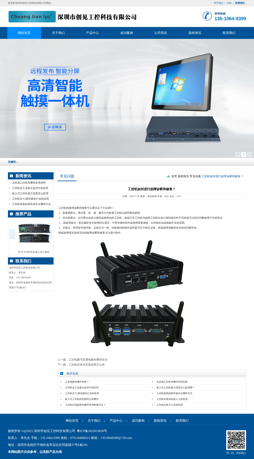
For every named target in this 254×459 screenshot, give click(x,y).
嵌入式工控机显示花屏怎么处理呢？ (32, 193)
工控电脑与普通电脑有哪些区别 (88, 359)
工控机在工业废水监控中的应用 (30, 188)
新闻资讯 (195, 33)
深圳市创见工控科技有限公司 (74, 16)
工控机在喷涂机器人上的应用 (172, 399)
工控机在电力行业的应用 (170, 404)
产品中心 (92, 33)
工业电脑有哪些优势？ (77, 381)
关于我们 (218, 3)
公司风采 (160, 33)
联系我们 (229, 33)
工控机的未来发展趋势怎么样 (87, 364)
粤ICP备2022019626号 (92, 431)
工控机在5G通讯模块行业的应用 (30, 198)
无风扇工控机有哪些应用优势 (29, 182)
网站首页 (72, 420)
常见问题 (195, 176)
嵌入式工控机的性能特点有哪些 (81, 399)
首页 (174, 176)
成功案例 (126, 33)
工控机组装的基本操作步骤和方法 (31, 204)
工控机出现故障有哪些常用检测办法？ (85, 404)
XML (229, 3)
